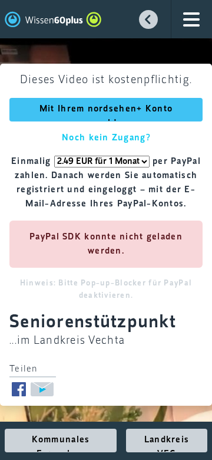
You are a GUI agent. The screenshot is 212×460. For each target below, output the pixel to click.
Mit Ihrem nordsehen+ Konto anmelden (106, 112)
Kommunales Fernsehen (61, 443)
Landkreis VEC (167, 443)
